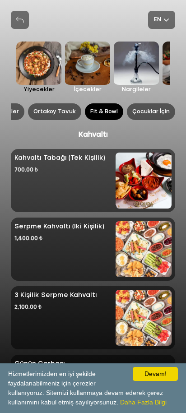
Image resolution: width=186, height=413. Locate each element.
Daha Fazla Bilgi (143, 402)
